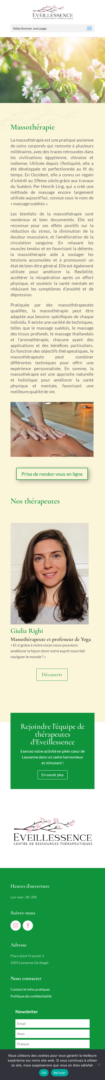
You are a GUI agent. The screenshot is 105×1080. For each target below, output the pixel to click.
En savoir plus (53, 775)
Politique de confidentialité (31, 996)
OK (44, 1073)
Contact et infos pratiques (30, 989)
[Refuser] (98, 1064)
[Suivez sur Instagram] (15, 925)
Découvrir (52, 675)
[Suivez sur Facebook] (28, 925)
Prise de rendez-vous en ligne (52, 474)
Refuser (59, 1073)
